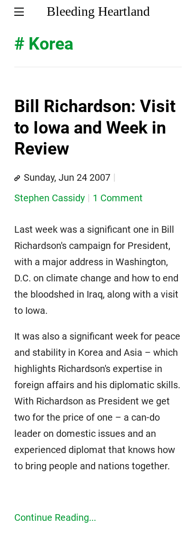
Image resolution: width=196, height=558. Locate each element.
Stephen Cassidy (49, 198)
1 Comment (118, 198)
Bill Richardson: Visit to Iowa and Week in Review (95, 127)
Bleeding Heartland (98, 11)
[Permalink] (17, 178)
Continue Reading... (55, 517)
